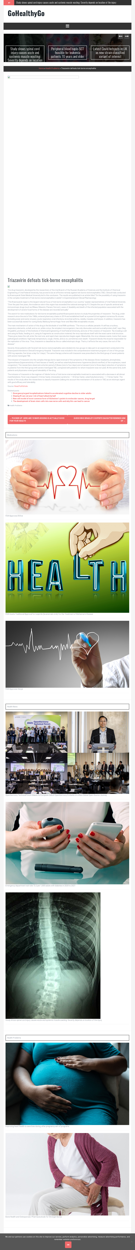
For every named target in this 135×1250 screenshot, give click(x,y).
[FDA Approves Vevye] (67, 654)
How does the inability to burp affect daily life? (110, 50)
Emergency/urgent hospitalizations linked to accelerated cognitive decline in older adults (52, 393)
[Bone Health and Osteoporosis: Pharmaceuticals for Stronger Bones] (67, 1174)
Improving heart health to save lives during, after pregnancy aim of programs (37, 1126)
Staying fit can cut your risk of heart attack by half (34, 396)
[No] (131, 1241)
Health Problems (52, 68)
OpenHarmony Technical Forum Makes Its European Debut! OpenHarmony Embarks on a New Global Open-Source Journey (56, 795)
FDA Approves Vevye (14, 689)
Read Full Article (21, 386)
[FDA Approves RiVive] (67, 477)
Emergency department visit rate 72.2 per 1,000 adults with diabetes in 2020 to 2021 (40, 886)
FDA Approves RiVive (14, 516)
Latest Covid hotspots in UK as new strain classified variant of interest (46, 2)
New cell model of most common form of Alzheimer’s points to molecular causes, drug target (54, 399)
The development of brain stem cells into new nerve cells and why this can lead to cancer (51, 401)
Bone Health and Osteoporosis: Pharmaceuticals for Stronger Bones (34, 1217)
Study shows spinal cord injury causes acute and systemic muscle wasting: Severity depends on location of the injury (54, 1020)
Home (41, 68)
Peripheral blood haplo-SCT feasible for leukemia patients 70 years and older (25, 52)
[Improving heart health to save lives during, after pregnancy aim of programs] (67, 1084)
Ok (68, 1245)
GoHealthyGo (26, 13)
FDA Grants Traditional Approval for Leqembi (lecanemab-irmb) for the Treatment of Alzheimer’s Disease (49, 614)
